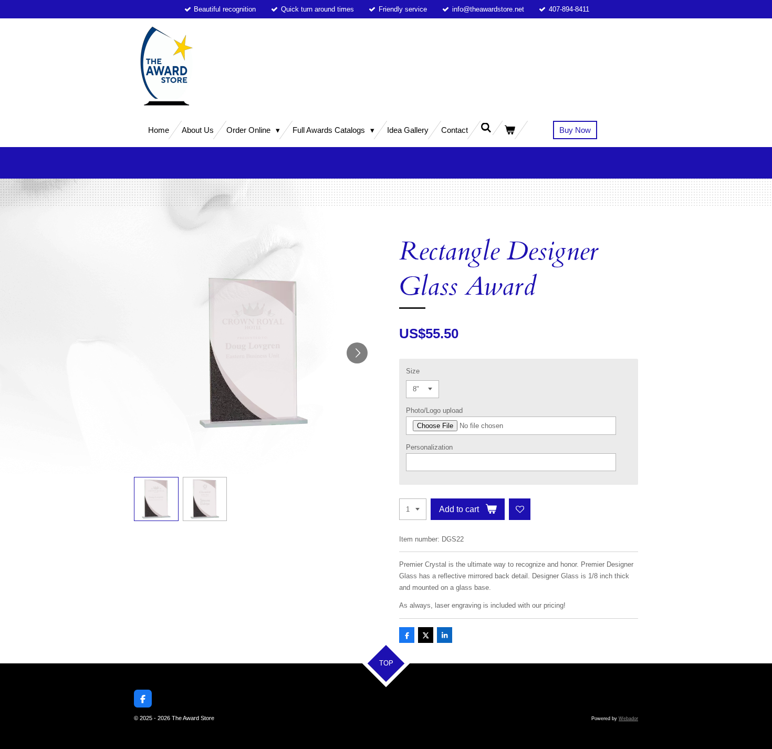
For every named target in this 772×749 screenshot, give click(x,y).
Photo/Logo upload (434, 410)
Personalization (429, 447)
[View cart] (509, 130)
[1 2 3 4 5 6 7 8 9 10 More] (412, 509)
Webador (628, 718)
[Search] (486, 128)
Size (413, 371)
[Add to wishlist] (519, 509)
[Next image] (357, 352)
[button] (156, 499)
